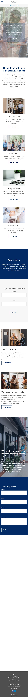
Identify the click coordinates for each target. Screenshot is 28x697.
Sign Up (14, 313)
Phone (3, 508)
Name (14, 291)
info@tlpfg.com (14, 688)
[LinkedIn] (15, 691)
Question (3, 517)
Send (4, 530)
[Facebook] (13, 691)
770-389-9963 (15, 676)
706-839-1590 (17, 686)
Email (14, 301)
